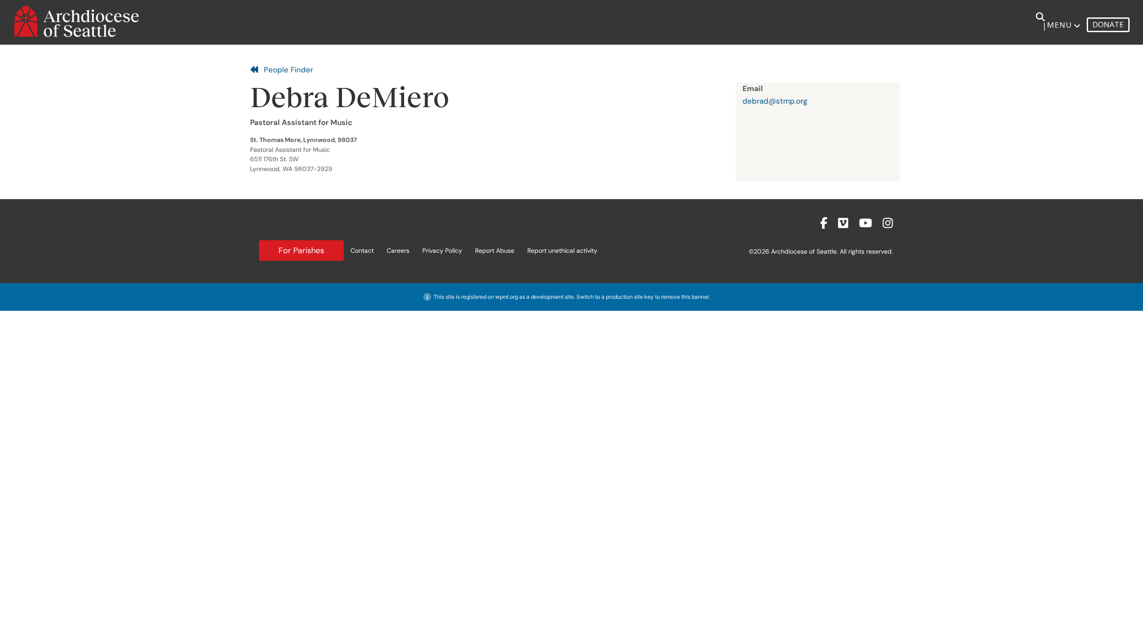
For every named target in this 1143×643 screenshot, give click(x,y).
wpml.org (506, 296)
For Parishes (301, 250)
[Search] (1035, 21)
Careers (398, 250)
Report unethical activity (562, 250)
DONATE (1108, 24)
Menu (1059, 25)
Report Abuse (494, 250)
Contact (362, 250)
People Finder (286, 70)
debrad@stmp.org (775, 101)
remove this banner (685, 296)
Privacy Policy (442, 250)
